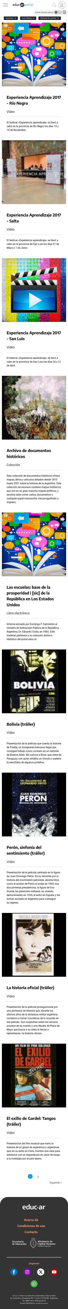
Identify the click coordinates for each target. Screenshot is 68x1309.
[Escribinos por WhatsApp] (34, 1284)
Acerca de (31, 1220)
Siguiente (55, 1182)
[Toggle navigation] (3, 2)
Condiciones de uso (31, 1226)
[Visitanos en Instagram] (27, 1272)
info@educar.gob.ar (42, 1303)
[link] (62, 5)
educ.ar (16, 1296)
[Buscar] (54, 5)
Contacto (31, 1232)
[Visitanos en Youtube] (54, 1272)
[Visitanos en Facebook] (14, 1272)
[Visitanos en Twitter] (41, 1272)
